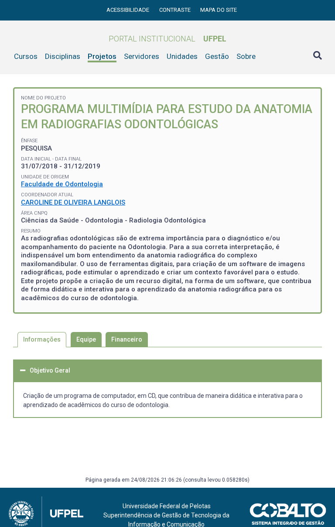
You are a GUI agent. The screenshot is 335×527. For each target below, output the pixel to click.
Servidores (141, 56)
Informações (42, 339)
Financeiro (126, 339)
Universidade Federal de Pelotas (167, 506)
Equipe (86, 339)
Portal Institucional (167, 38)
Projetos (102, 56)
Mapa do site (218, 10)
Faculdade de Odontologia (62, 184)
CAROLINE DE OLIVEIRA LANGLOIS (73, 202)
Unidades (182, 56)
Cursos (26, 56)
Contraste (175, 10)
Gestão (217, 56)
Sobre (246, 56)
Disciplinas (62, 56)
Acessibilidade (128, 10)
